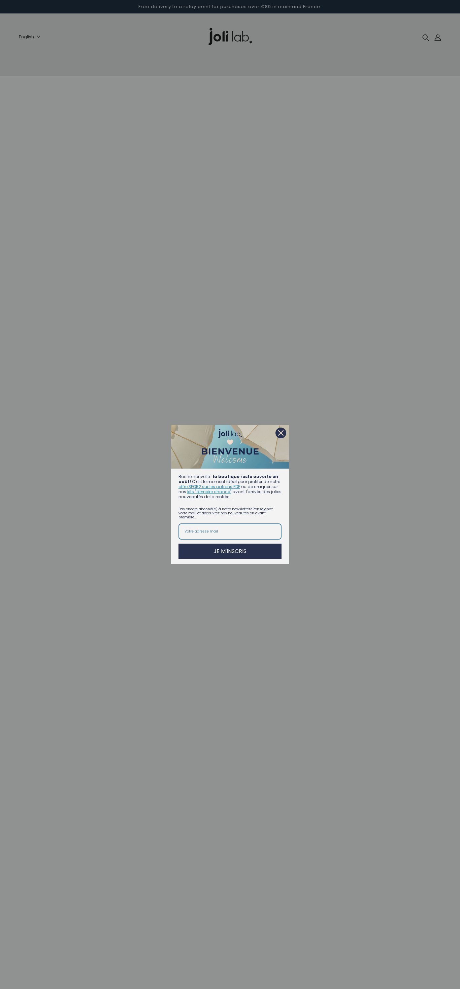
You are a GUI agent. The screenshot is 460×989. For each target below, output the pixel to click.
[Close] (281, 433)
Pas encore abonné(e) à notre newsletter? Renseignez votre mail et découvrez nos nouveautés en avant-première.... (225, 513)
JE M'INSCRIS (230, 551)
